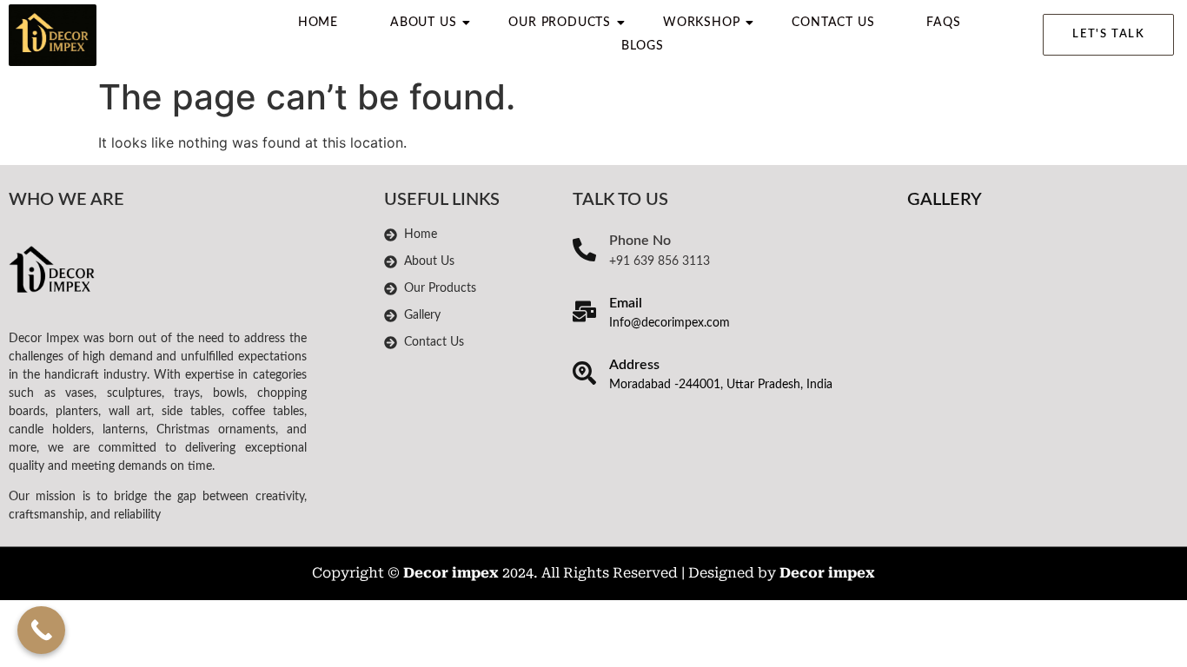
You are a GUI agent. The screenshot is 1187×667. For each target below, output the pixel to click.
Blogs (642, 46)
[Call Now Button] (41, 630)
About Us (423, 23)
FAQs (943, 23)
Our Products (559, 23)
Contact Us (833, 23)
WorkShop (701, 23)
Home (318, 23)
